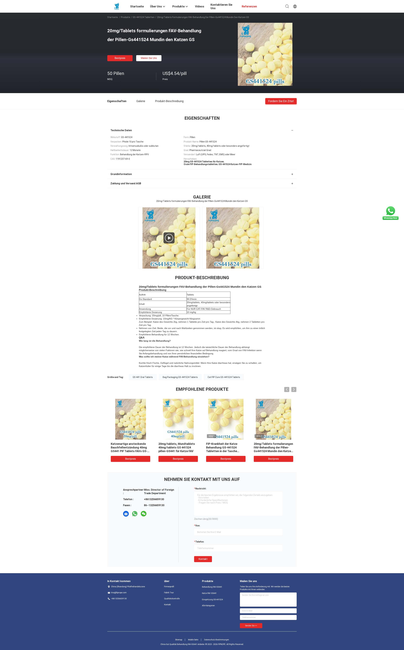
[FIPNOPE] (116, 6)
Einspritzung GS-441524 (212, 599)
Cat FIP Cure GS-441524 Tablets (224, 377)
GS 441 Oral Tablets (143, 377)
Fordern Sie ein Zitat (281, 101)
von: (197, 525)
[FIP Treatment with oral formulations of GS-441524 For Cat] (169, 238)
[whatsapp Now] (390, 219)
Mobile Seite (193, 640)
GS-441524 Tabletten (143, 17)
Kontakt (203, 559)
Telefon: (199, 541)
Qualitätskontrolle (172, 599)
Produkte (125, 17)
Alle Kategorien (208, 605)
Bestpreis (120, 58)
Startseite (112, 17)
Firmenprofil (169, 587)
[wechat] (143, 514)
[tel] (152, 514)
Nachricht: (200, 488)
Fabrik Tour (169, 593)
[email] (126, 514)
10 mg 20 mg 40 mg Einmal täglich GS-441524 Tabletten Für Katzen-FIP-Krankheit (272, 447)
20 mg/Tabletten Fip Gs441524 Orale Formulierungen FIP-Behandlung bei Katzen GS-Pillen (128, 451)
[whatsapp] (135, 514)
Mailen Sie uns (149, 58)
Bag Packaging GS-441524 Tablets (180, 377)
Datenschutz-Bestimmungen (216, 640)
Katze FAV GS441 (209, 593)
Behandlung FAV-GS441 (212, 587)
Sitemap (178, 640)
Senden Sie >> (251, 626)
